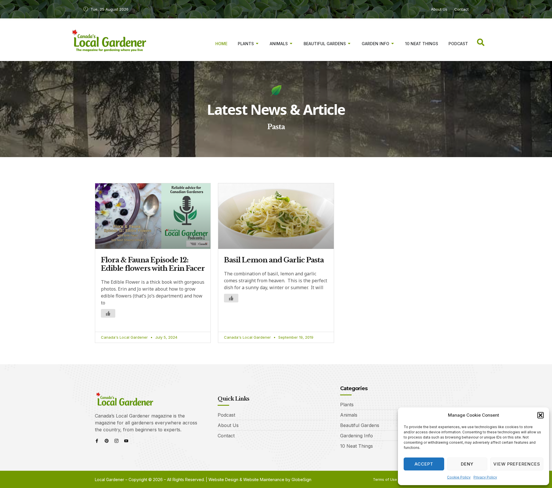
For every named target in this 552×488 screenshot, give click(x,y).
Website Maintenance (263, 479)
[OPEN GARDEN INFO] (393, 44)
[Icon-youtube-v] (126, 441)
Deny (467, 464)
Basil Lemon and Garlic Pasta (274, 260)
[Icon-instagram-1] (116, 441)
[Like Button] (108, 313)
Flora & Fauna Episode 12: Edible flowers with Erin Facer (153, 264)
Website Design (223, 479)
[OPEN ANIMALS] (291, 44)
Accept (424, 464)
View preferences (516, 464)
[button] (540, 415)
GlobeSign (301, 479)
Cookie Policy (459, 477)
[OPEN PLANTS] (257, 44)
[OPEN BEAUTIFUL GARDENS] (349, 44)
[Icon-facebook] (97, 441)
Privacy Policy (485, 477)
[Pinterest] (107, 441)
